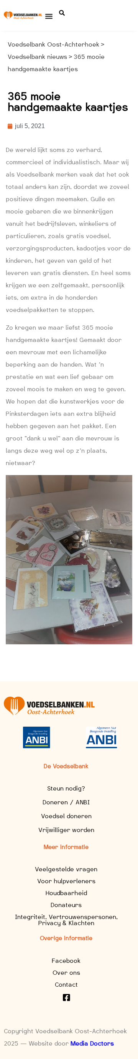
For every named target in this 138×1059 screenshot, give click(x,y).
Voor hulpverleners (66, 881)
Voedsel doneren (66, 816)
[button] (49, 16)
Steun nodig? (66, 788)
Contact (66, 984)
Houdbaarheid (66, 893)
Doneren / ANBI (66, 802)
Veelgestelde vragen (66, 869)
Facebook (66, 960)
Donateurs (66, 905)
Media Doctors (92, 1043)
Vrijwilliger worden (66, 830)
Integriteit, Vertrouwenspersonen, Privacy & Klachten (66, 920)
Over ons (66, 972)
